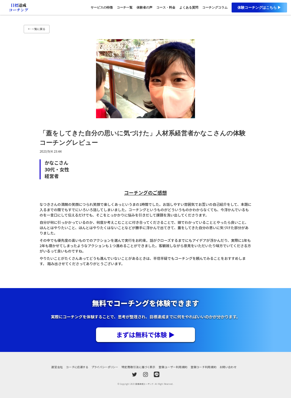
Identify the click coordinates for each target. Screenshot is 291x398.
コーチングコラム (215, 7)
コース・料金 (165, 7)
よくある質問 (188, 7)
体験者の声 (144, 7)
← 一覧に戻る (36, 29)
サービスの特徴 (102, 7)
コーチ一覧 (125, 7)
